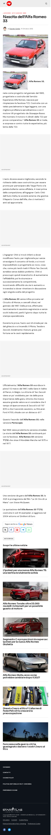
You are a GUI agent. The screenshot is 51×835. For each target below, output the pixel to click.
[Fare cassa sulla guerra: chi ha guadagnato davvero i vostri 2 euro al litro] (25, 732)
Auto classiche (17, 13)
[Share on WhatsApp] (29, 529)
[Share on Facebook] (11, 529)
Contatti (6, 772)
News (24, 13)
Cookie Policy (8, 778)
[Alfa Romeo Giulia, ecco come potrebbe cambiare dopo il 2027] (25, 662)
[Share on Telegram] (23, 529)
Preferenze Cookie (10, 790)
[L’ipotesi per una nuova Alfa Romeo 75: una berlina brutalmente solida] (25, 558)
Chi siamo (6, 767)
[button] (4, 3)
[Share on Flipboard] (17, 529)
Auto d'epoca (8, 538)
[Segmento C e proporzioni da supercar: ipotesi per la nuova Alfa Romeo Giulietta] (25, 627)
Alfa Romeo (7, 13)
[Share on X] (5, 529)
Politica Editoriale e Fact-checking (17, 784)
